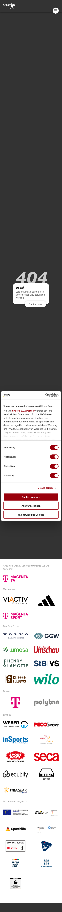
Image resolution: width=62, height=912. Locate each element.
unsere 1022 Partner (23, 410)
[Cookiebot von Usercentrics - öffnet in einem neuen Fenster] (45, 395)
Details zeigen (45, 488)
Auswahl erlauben (31, 506)
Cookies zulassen (31, 497)
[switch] (54, 456)
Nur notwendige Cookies (31, 514)
